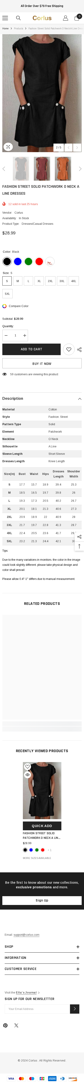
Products (18, 28)
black (25, 850)
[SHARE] (78, 349)
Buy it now (41, 363)
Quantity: (8, 326)
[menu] (5, 18)
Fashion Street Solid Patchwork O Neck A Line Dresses (41, 835)
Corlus (18, 212)
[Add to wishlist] (69, 349)
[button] (68, 148)
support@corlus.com (26, 934)
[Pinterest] (5, 1025)
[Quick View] (27, 774)
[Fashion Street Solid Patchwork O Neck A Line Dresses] (42, 790)
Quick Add (42, 826)
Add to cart (31, 349)
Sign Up (42, 900)
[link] (42, 723)
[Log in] (65, 18)
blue (31, 850)
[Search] (18, 18)
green (37, 850)
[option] (42, 93)
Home (5, 28)
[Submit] (74, 1009)
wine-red (42, 850)
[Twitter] (16, 1025)
